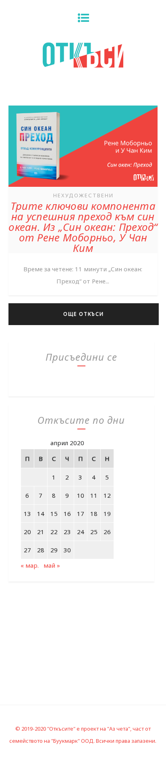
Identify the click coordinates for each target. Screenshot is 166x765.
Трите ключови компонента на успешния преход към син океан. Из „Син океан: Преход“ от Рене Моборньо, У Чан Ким (82, 227)
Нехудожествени (83, 195)
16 (67, 513)
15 (54, 513)
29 (54, 550)
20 (27, 532)
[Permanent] (83, 188)
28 (40, 550)
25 (94, 532)
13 (27, 513)
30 (67, 550)
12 (107, 495)
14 (40, 513)
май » (52, 565)
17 (80, 513)
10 (80, 495)
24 (80, 532)
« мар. (30, 565)
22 (54, 532)
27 (27, 550)
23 (67, 532)
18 (94, 513)
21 (40, 532)
